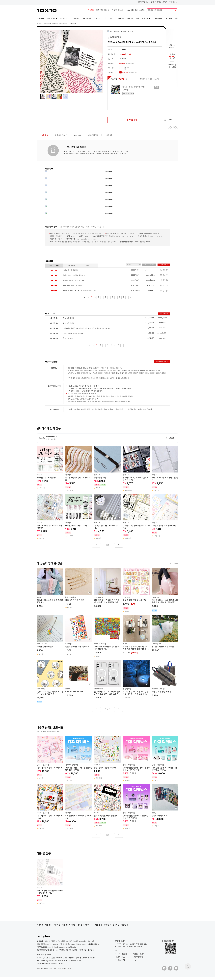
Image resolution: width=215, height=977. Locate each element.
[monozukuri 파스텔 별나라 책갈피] (50, 635)
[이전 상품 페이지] (96, 545)
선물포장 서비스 (120, 957)
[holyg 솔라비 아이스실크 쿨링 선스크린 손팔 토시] (50, 588)
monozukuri (42, 644)
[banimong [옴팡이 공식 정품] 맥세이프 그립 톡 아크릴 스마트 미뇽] (50, 681)
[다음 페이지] (127, 297)
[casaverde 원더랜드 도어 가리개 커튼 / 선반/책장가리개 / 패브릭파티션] (107, 588)
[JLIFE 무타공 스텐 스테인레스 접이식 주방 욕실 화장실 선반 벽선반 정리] (136, 635)
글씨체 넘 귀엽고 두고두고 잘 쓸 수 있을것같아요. (80, 291)
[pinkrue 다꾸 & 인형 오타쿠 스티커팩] (136, 590)
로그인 (140, 2)
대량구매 (99, 10)
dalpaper (69, 644)
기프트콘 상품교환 (138, 954)
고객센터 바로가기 (120, 941)
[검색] (175, 10)
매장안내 (124, 925)
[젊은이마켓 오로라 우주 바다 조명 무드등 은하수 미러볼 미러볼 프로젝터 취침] (136, 680)
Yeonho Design (158, 689)
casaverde (98, 597)
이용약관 (57, 925)
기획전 (114, 10)
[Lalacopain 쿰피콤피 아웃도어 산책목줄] (165, 633)
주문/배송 (158, 2)
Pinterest (176, 127)
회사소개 (40, 925)
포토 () (71, 266)
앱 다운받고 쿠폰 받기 (168, 941)
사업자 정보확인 (93, 944)
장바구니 (173, 2)
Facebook (173, 127)
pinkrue (126, 597)
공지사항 (116, 925)
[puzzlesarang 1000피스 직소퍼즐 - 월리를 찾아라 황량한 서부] (107, 636)
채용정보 (48, 925)
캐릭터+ (107, 10)
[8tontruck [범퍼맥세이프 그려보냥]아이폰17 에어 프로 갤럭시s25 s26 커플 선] (107, 680)
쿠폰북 (135, 960)
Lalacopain (156, 644)
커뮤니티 (91, 10)
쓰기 (173, 67)
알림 (152, 2)
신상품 (127, 10)
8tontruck (98, 689)
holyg (39, 597)
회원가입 (145, 2)
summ (68, 689)
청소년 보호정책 (83, 925)
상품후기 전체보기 (149, 265)
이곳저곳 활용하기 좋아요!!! (72, 285)
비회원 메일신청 (138, 957)
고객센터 (164, 2)
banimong (41, 689)
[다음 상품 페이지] (118, 545)
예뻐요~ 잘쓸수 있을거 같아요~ (73, 280)
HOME (39, 24)
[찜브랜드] (109, 37)
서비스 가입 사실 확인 (85, 950)
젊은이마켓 (127, 689)
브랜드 (142, 10)
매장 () (89, 266)
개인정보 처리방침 (68, 925)
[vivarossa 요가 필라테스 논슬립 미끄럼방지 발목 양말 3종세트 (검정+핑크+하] (165, 590)
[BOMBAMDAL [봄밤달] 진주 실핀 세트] (78, 588)
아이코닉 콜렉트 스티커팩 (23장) (133, 87)
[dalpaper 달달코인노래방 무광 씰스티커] (78, 635)
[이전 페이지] (88, 297)
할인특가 (134, 10)
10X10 (46, 10)
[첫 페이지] (84, 297)
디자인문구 (46, 24)
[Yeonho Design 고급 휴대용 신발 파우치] (165, 678)
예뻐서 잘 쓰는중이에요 (71, 270)
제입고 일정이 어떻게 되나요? (73, 333)
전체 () (54, 266)
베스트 (120, 10)
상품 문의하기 (164, 314)
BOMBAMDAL (71, 597)
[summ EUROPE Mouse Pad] (78, 678)
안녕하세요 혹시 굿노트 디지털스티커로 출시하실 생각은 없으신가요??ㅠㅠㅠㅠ (90, 328)
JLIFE (125, 644)
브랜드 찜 (170, 438)
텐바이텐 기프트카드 (121, 954)
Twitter (169, 127)
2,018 (172, 58)
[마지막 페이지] (130, 297)
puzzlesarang (100, 644)
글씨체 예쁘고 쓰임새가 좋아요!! (74, 275)
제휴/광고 (107, 925)
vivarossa (156, 597)
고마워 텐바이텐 (120, 960)
